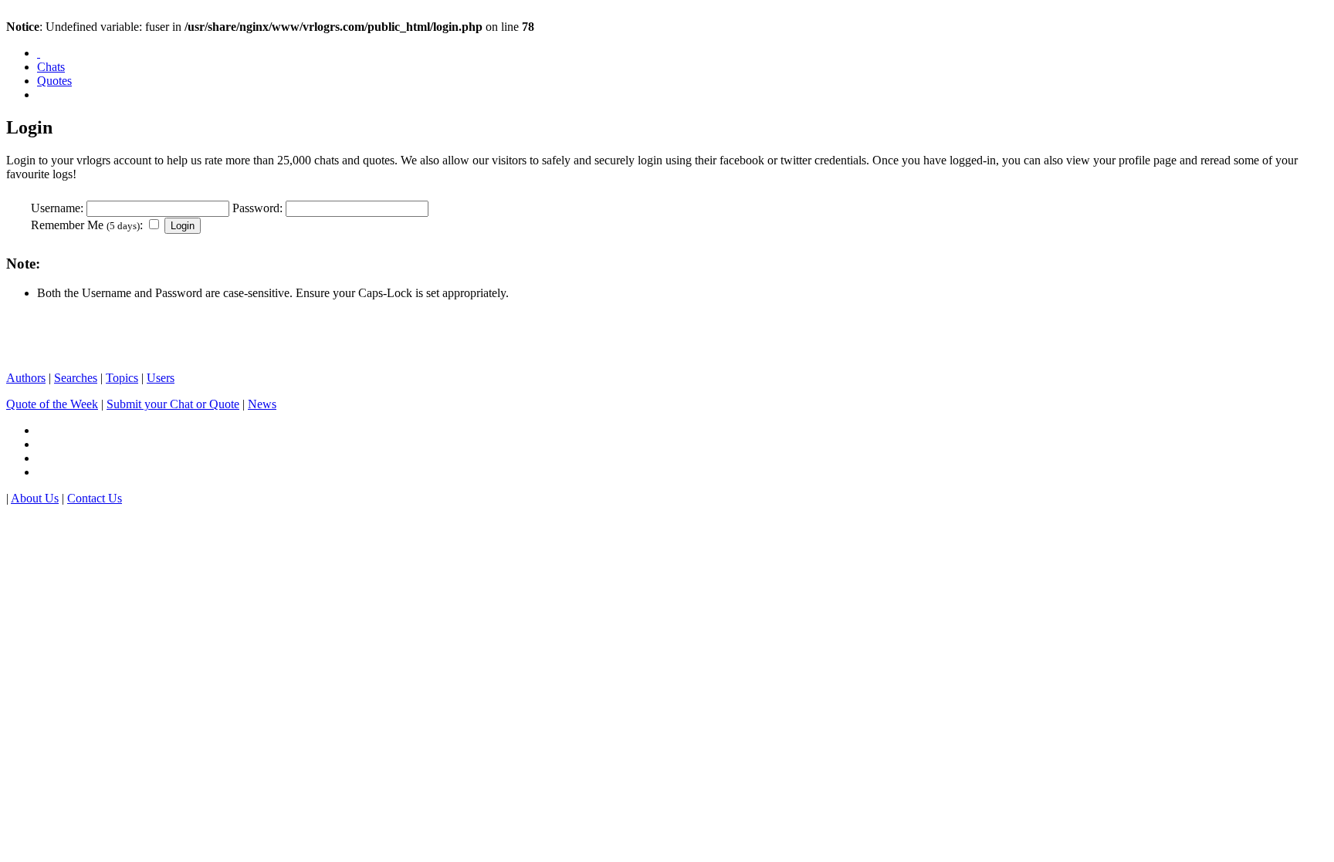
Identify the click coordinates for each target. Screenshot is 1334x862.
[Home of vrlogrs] (38, 52)
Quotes (54, 80)
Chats (51, 66)
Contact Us (94, 498)
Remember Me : (87, 225)
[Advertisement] (186, 336)
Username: (57, 208)
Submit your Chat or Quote (173, 404)
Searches (75, 377)
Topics (122, 377)
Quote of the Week (52, 404)
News (262, 404)
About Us (35, 498)
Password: (257, 208)
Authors (26, 377)
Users (160, 377)
